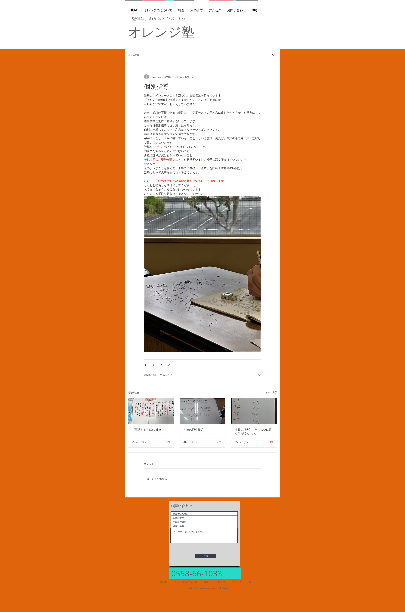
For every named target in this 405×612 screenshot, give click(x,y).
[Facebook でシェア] (145, 364)
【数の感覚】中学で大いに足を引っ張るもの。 (253, 431)
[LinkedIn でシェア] (160, 364)
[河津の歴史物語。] (202, 411)
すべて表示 (271, 392)
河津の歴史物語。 (195, 429)
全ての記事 (133, 55)
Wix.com (225, 588)
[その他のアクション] (259, 77)
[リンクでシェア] (168, 364)
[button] (272, 55)
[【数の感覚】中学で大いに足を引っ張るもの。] (254, 411)
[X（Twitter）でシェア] (153, 364)
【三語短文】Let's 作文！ (148, 429)
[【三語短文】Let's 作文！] (151, 411)
